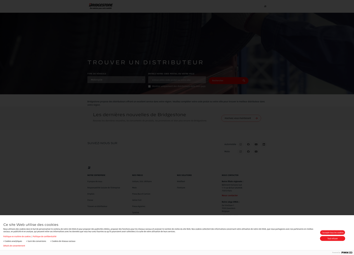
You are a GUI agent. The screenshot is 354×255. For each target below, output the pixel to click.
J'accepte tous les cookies (333, 232)
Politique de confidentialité (44, 236)
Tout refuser (332, 238)
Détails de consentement (14, 246)
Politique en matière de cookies (17, 236)
